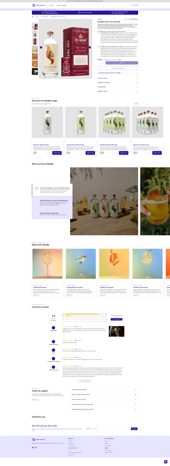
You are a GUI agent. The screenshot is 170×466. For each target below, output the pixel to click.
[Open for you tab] (165, 461)
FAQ (32, 9)
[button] (41, 47)
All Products (45, 17)
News (106, 441)
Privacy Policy (108, 450)
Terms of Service (109, 452)
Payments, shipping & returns (75, 452)
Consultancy (48, 9)
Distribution (41, 9)
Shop (37, 17)
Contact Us (54, 9)
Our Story (36, 9)
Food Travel (107, 445)
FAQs (58, 394)
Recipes (107, 443)
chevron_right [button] (136, 102)
